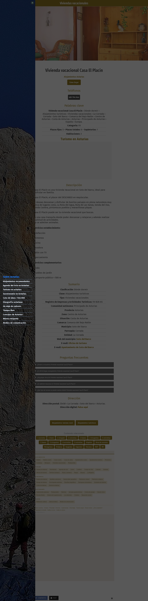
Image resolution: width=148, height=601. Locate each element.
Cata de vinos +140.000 (14, 298)
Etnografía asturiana (13, 302)
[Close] (32, 2)
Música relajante (10, 318)
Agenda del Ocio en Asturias (16, 285)
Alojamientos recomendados (16, 281)
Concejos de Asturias (13, 314)
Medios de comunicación (14, 323)
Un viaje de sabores (12, 306)
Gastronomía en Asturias (14, 294)
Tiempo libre (8, 310)
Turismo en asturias (12, 289)
